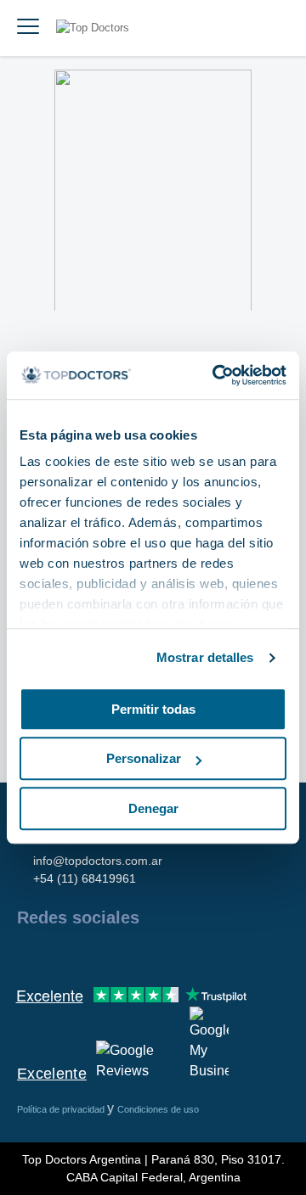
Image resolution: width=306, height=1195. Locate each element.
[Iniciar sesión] (273, 28)
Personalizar (143, 758)
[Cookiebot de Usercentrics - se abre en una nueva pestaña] (215, 375)
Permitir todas (153, 709)
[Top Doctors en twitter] (121, 954)
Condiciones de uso (158, 1109)
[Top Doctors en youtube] (151, 954)
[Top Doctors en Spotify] (214, 954)
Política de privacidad (62, 1109)
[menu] (28, 28)
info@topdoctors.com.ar (97, 860)
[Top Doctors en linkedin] (90, 954)
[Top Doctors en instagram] (59, 954)
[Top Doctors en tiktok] (182, 954)
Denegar (153, 808)
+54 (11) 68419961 (84, 878)
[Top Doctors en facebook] (29, 954)
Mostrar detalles (205, 657)
